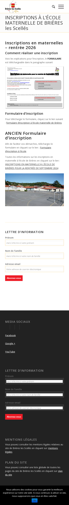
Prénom (9, 237)
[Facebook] (7, 327)
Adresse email (12, 264)
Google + (10, 343)
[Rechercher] (52, 6)
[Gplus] (12, 327)
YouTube (10, 351)
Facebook (10, 335)
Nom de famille (13, 250)
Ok (34, 500)
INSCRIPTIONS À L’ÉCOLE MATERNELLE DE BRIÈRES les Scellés (34, 22)
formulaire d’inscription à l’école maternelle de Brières (34, 122)
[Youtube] (17, 327)
